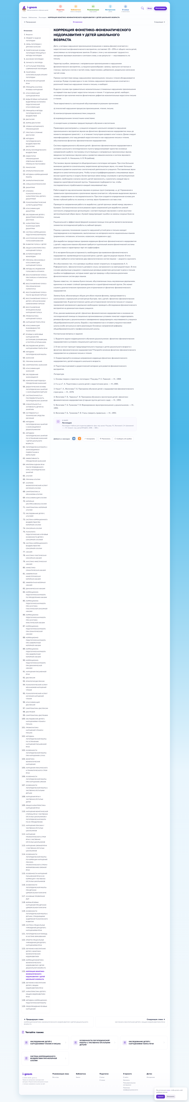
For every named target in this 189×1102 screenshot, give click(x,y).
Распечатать (106, 439)
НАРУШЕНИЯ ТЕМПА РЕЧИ (35, 322)
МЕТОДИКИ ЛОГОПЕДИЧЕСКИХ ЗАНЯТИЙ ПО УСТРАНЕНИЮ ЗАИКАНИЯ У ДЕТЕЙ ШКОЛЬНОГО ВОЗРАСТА (36, 438)
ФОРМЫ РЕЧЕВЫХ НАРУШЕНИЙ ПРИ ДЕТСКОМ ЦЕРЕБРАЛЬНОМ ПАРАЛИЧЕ (36, 905)
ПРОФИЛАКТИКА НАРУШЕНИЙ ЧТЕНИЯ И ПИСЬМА (34, 730)
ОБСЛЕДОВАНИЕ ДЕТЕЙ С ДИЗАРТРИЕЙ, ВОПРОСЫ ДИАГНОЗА (35, 217)
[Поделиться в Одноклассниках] (79, 438)
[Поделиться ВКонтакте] (73, 438)
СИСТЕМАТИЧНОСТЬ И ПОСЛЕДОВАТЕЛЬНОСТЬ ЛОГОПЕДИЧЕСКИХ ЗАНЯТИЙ (36, 398)
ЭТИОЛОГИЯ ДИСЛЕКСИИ (35, 681)
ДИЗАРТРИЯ (30, 188)
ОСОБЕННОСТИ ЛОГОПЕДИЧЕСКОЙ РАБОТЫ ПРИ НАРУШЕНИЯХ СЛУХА (36, 753)
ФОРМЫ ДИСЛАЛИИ (33, 123)
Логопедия (42, 17)
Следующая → (159, 22)
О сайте (125, 1077)
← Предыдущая (30, 22)
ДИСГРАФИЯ (30, 712)
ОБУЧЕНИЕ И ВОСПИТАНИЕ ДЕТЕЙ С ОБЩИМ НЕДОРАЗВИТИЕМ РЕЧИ (36, 985)
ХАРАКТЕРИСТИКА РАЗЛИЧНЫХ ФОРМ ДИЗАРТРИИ (33, 226)
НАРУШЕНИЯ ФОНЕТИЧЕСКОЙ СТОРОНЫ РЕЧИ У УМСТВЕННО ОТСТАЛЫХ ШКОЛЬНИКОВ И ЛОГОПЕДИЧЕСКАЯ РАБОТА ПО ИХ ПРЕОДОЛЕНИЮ (37, 817)
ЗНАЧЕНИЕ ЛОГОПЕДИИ (35, 59)
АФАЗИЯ (29, 552)
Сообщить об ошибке (124, 439)
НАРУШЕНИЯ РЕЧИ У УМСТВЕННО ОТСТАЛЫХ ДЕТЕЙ (34, 799)
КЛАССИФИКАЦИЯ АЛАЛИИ (36, 498)
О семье (102, 1080)
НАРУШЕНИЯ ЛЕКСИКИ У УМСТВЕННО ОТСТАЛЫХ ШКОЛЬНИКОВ (35, 828)
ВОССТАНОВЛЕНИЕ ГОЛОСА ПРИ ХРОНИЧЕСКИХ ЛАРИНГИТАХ (36, 286)
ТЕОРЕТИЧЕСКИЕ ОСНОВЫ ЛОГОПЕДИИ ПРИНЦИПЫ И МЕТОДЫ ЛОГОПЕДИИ (36, 53)
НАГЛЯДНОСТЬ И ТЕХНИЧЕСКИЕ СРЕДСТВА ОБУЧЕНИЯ (35, 415)
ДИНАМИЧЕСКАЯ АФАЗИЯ (35, 589)
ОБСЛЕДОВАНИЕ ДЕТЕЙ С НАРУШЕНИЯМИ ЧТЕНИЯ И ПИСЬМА (35, 721)
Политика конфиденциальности (130, 1089)
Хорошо (160, 1097)
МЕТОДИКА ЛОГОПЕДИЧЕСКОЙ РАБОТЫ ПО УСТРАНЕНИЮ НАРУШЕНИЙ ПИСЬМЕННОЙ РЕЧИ (36, 741)
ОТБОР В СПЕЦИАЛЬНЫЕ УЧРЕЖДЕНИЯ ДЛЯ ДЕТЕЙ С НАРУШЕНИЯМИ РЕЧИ (36, 942)
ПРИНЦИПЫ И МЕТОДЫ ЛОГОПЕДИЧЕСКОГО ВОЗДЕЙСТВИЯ (34, 113)
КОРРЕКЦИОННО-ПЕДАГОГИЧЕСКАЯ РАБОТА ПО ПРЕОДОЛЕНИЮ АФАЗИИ (36, 594)
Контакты (126, 1080)
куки (168, 1090)
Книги (78, 1077)
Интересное (151, 1077)
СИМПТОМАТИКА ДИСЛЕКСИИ (37, 708)
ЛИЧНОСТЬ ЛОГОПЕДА (34, 63)
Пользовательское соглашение (129, 1084)
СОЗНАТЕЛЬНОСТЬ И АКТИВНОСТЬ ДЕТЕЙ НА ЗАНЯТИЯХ (35, 407)
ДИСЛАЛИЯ (30, 119)
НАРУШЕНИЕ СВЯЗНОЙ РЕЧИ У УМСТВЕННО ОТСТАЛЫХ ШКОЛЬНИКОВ (36, 848)
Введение (29, 35)
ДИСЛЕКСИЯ (30, 678)
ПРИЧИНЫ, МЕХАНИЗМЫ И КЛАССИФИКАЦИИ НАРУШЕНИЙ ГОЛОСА (35, 262)
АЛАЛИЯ (29, 476)
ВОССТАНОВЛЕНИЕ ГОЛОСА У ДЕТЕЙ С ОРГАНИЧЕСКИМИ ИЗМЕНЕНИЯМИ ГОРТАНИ (37, 301)
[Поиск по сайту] (143, 8)
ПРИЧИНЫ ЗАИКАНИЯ (34, 361)
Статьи (102, 1077)
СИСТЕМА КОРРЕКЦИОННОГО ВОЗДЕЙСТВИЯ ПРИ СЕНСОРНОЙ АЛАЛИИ (36, 545)
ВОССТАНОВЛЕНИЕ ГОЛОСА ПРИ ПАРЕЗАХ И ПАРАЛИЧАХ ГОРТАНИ (36, 277)
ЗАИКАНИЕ (30, 358)
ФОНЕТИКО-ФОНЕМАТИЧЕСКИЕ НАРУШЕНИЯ (33, 761)
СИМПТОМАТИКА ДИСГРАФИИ (37, 715)
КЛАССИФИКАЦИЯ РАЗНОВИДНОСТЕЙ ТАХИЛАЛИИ (33, 328)
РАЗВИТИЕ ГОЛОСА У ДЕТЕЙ (36, 244)
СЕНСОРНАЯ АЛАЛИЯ (34, 528)
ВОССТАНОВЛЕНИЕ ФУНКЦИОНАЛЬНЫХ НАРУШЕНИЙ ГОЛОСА (34, 310)
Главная (24, 17)
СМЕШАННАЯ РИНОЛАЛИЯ (36, 184)
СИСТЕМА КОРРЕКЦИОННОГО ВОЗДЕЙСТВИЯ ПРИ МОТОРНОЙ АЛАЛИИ (36, 522)
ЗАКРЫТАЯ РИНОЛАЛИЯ (35, 181)
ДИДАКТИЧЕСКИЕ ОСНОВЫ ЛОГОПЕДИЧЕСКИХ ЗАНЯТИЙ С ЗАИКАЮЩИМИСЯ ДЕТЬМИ (36, 389)
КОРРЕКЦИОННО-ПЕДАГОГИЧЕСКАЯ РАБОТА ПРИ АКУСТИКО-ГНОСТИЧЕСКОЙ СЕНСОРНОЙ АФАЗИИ (36, 606)
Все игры (55, 1077)
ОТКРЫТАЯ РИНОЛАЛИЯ (35, 171)
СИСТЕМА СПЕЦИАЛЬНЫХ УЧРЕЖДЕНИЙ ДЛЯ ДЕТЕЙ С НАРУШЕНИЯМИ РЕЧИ (36, 927)
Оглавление (77, 22)
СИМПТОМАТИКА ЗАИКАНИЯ (36, 365)
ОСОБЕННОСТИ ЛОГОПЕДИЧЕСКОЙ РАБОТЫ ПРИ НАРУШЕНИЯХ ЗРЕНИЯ (36, 779)
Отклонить (170, 1097)
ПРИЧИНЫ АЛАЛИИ (33, 479)
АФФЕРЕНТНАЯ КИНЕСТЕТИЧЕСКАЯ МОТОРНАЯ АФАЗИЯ (33, 576)
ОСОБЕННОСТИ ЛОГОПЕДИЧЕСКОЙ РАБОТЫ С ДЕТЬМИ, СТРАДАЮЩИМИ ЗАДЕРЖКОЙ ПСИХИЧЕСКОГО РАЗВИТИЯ (37, 916)
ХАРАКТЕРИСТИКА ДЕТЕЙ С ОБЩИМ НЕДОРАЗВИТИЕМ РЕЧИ (36, 994)
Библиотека (33, 17)
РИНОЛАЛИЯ (30, 167)
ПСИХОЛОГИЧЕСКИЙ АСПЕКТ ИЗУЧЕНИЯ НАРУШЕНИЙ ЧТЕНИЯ (36, 696)
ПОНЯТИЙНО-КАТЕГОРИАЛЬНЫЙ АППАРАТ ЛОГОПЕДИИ (36, 74)
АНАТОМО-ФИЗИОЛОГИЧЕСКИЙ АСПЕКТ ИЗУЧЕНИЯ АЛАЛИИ (37, 485)
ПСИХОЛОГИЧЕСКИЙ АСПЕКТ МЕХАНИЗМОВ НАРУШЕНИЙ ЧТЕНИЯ (36, 687)
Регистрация (160, 8)
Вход (150, 8)
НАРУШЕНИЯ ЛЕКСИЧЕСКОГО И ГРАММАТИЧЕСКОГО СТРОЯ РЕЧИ (37, 770)
